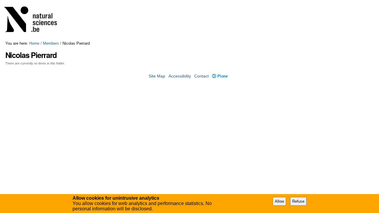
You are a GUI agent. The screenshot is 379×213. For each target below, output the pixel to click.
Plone (220, 76)
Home (34, 43)
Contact (201, 76)
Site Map (157, 76)
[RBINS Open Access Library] (34, 21)
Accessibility (179, 76)
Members (51, 43)
